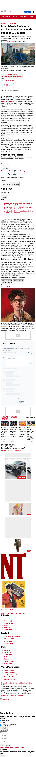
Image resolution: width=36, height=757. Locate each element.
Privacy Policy (8, 643)
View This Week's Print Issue (10, 610)
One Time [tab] (5, 275)
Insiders (3, 722)
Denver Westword (9, 672)
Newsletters (8, 629)
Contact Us (7, 652)
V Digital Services (9, 679)
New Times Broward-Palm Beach (14, 675)
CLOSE (4, 197)
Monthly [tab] (11, 275)
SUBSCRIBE (6, 185)
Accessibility (19, 683)
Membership (8, 663)
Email (3, 164)
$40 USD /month (7, 282)
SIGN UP (5, 168)
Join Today (4, 728)
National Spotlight (9, 83)
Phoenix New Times (10, 677)
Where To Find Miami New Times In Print (13, 613)
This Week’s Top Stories (8, 724)
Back (2, 745)
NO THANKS (15, 185)
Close (2, 756)
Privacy (22, 171)
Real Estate (7, 85)
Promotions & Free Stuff (12, 637)
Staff (5, 657)
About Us (7, 650)
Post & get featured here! (11, 450)
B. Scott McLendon (9, 42)
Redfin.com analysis (7, 101)
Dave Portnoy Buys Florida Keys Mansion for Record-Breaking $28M (18, 204)
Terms (17, 171)
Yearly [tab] (17, 275)
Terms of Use (8, 641)
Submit (8, 745)
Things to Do (5, 721)
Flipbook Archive (9, 661)
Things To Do (8, 627)
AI (24, 683)
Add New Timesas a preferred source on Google (12, 75)
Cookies (12, 683)
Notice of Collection (7, 171)
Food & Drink (8, 621)
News (5, 619)
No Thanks (4, 730)
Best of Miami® (6, 726)
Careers (6, 659)
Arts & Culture (8, 623)
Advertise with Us (9, 639)
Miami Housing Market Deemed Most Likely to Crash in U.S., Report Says (18, 212)
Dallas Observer (9, 670)
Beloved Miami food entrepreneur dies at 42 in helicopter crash (18, 17)
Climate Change (9, 80)
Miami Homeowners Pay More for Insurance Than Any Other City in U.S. (18, 208)
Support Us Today (7, 287)
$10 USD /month (7, 280)
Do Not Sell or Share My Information (12, 695)
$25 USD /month (18, 280)
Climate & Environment (8, 24)
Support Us (27, 12)
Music (6, 625)
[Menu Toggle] (2, 12)
